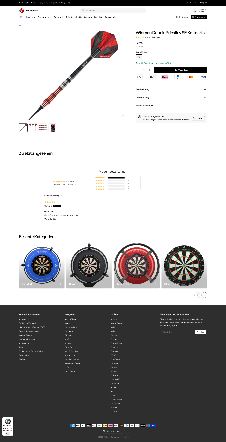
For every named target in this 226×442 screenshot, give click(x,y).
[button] (171, 90)
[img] (50, 202)
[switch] (8, 433)
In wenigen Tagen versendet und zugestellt (53, 3)
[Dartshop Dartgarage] (28, 10)
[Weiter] (204, 295)
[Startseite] (20, 25)
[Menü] (11, 418)
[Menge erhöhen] (149, 70)
